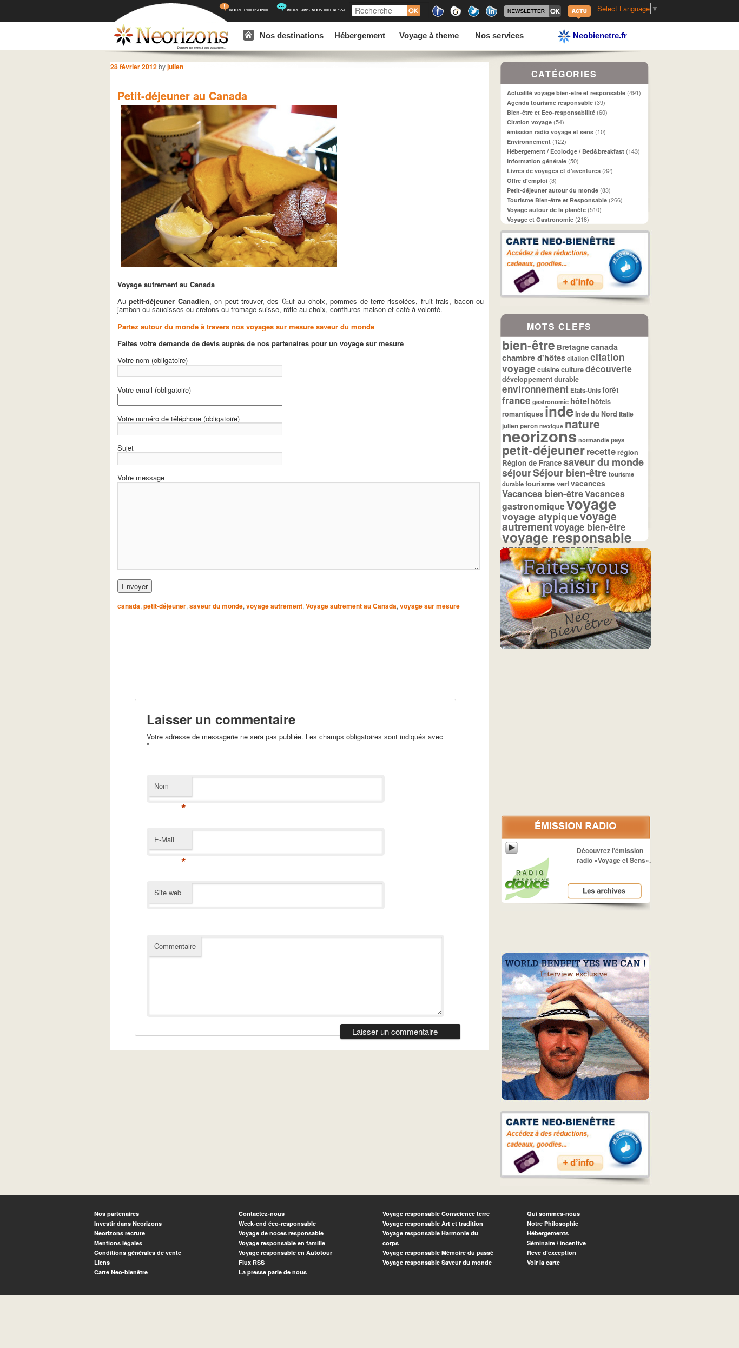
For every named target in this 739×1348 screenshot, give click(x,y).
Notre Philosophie (552, 1223)
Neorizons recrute (119, 1233)
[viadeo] (455, 15)
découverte (608, 368)
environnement (535, 388)
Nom (170, 788)
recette (601, 451)
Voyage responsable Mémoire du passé (437, 1252)
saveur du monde (216, 606)
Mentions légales (118, 1243)
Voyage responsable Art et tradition (432, 1223)
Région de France (532, 463)
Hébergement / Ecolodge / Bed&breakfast (565, 151)
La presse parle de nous (273, 1272)
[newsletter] (532, 15)
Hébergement (359, 35)
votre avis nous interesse (316, 9)
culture (572, 369)
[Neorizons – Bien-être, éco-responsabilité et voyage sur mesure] (171, 47)
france (516, 400)
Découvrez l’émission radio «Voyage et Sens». (614, 855)
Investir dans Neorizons (128, 1223)
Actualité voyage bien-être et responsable (566, 93)
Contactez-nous (262, 1214)
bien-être (528, 345)
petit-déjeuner (164, 606)
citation (578, 358)
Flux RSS (252, 1262)
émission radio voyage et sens (550, 132)
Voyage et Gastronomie (540, 219)
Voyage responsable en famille (282, 1243)
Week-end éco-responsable (277, 1223)
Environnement (529, 141)
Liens (102, 1262)
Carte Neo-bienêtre (121, 1272)
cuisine (548, 369)
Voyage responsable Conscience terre (436, 1214)
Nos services (499, 35)
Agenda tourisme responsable (550, 102)
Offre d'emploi (527, 180)
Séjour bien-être (570, 473)
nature (582, 423)
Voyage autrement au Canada (351, 606)
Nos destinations (292, 35)
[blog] (579, 18)
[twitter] (473, 15)
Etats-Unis (585, 390)
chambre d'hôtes (533, 358)
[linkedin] (491, 15)
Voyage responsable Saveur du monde (437, 1262)
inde (559, 411)
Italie (626, 414)
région (627, 452)
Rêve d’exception (551, 1252)
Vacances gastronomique (563, 499)
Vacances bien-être (542, 493)
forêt (610, 390)
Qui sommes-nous (553, 1214)
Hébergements (548, 1233)
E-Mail (170, 842)
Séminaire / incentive (556, 1243)
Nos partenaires (116, 1214)
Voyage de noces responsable (281, 1233)
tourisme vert (547, 483)
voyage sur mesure (430, 606)
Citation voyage (529, 122)
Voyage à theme (429, 35)
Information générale (536, 161)
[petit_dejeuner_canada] (228, 267)
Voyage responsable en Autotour (285, 1252)
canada (128, 606)
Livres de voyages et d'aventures (554, 171)
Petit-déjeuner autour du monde (552, 190)
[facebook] (438, 15)
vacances (588, 483)
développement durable (540, 379)
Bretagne (573, 347)
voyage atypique (540, 516)
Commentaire (175, 946)
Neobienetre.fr (599, 35)
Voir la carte (543, 1262)
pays (617, 440)
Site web (167, 892)
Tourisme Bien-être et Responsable (557, 200)
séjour (516, 472)
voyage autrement (274, 606)
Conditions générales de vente (137, 1252)
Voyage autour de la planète (546, 210)
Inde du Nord (596, 414)
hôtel (579, 400)
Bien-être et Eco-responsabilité (551, 112)
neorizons (539, 436)
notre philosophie (249, 9)
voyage (591, 503)
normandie (593, 439)
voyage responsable (567, 537)
